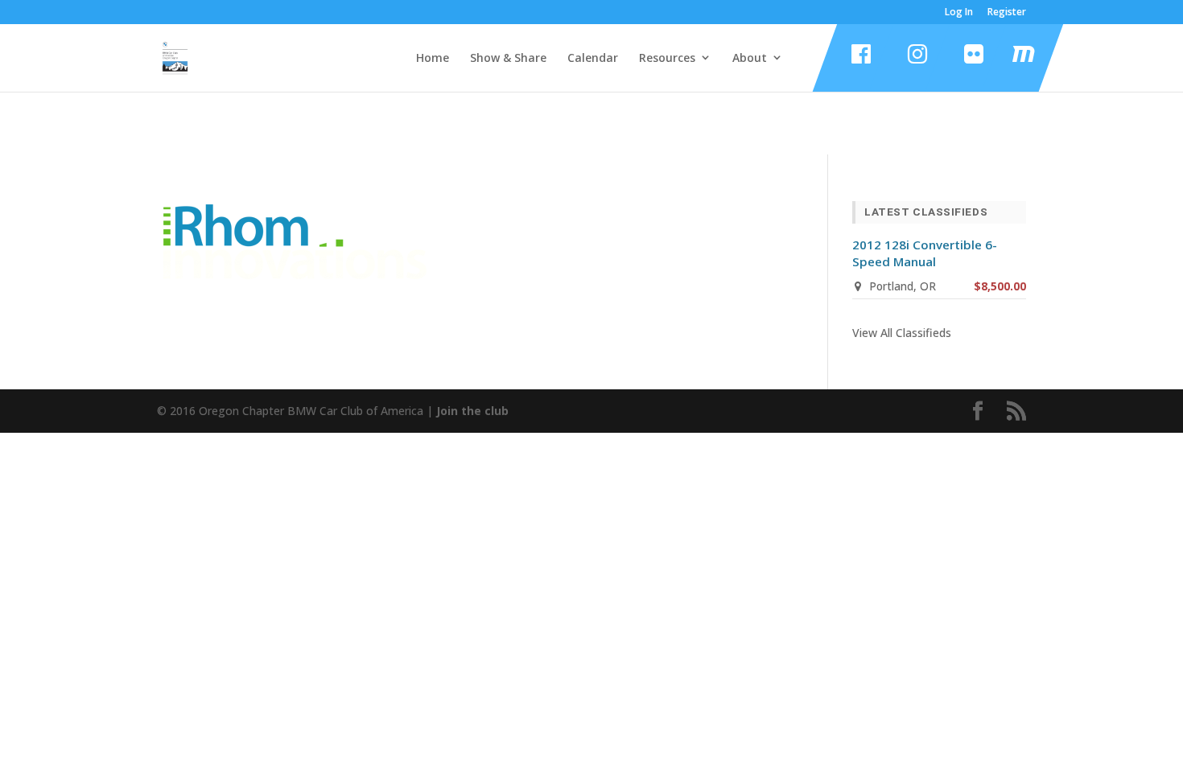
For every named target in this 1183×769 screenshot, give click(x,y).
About (749, 58)
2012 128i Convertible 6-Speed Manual (924, 252)
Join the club (472, 410)
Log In (959, 13)
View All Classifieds (901, 332)
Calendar (592, 58)
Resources (667, 58)
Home (432, 58)
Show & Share (508, 58)
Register (1006, 13)
